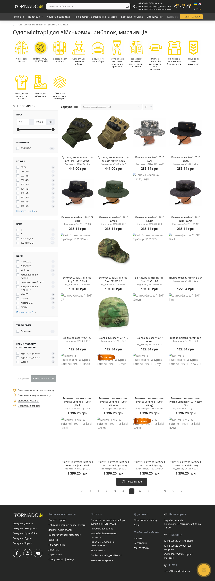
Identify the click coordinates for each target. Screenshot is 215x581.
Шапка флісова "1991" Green (150, 339)
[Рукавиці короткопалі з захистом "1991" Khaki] (113, 133)
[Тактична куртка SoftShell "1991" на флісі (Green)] (113, 438)
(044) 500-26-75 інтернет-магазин (154, 9)
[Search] (127, 6)
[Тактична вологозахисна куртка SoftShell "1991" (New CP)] (185, 374)
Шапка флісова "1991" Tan (185, 337)
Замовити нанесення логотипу (36, 390)
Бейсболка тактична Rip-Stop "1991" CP (113, 279)
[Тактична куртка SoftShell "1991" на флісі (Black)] (77, 438)
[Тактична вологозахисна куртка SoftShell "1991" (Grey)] (149, 374)
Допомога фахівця (28, 400)
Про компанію (56, 544)
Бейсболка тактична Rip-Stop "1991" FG (149, 279)
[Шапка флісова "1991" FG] (113, 313)
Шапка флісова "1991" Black (185, 277)
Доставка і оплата (132, 16)
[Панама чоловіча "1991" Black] (185, 133)
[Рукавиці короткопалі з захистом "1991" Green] (77, 133)
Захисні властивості (60, 529)
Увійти (138, 538)
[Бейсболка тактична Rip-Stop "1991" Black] (77, 253)
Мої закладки (141, 547)
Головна (19, 16)
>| (182, 491)
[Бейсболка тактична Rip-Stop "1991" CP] (113, 253)
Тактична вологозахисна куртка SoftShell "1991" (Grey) (149, 402)
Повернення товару (145, 520)
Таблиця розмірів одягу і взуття (66, 525)
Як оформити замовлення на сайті (96, 16)
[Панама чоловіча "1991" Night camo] (185, 193)
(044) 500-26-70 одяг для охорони (154, 6)
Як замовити (98, 550)
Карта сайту (55, 554)
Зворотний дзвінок (29, 405)
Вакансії (53, 539)
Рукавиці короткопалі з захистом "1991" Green (77, 158)
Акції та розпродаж (58, 16)
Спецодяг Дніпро (23, 523)
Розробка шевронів (102, 528)
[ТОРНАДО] (28, 515)
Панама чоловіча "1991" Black (185, 158)
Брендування (155, 16)
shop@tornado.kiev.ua (177, 571)
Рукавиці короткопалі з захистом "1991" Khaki (113, 158)
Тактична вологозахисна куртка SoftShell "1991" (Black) (77, 402)
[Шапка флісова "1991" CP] (77, 313)
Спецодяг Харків (22, 543)
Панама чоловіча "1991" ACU (149, 158)
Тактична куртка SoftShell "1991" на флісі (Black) (77, 463)
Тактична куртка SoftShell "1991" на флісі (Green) (113, 463)
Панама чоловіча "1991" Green (113, 219)
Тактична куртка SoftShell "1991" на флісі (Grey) (149, 463)
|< (80, 491)
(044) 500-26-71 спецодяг (150, 3)
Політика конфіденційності (106, 555)
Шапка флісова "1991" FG (113, 337)
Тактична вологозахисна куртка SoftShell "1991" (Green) (113, 402)
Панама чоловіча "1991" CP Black (77, 219)
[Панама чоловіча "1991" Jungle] (149, 193)
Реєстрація (140, 543)
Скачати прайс (57, 520)
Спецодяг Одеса (22, 538)
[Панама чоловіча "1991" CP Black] (77, 193)
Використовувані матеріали (64, 534)
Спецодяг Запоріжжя (25, 528)
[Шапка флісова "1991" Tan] (185, 313)
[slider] (18, 130)
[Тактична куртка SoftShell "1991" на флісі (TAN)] (185, 438)
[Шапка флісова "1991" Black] (185, 253)
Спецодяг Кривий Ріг (25, 533)
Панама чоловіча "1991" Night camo (185, 219)
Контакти (173, 16)
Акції (137, 525)
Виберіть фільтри (43, 378)
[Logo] (28, 6)
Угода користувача (102, 560)
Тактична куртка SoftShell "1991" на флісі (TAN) (185, 463)
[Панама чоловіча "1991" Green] (113, 193)
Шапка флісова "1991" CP (77, 337)
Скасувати (23, 378)
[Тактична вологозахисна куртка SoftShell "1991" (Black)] (77, 374)
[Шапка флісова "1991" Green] (149, 313)
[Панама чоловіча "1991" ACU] (149, 133)
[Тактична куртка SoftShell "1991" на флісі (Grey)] (149, 438)
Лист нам (53, 549)
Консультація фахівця (61, 559)
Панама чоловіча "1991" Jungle (149, 219)
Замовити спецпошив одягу (34, 395)
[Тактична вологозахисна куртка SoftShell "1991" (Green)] (113, 374)
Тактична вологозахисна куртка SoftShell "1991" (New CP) (185, 402)
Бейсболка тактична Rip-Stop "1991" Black (77, 279)
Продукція (34, 16)
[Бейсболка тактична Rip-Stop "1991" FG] (149, 253)
